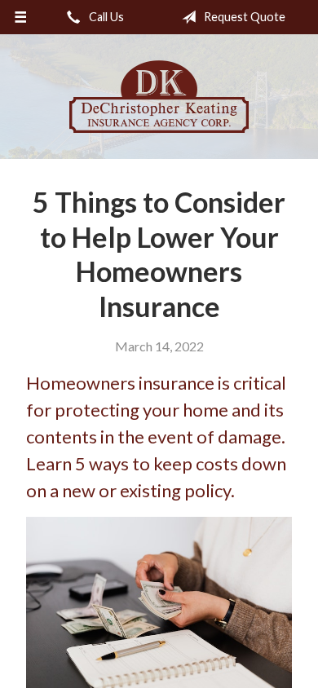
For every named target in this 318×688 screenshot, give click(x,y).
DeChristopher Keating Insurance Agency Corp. (159, 96)
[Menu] (21, 17)
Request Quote (243, 17)
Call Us (105, 17)
